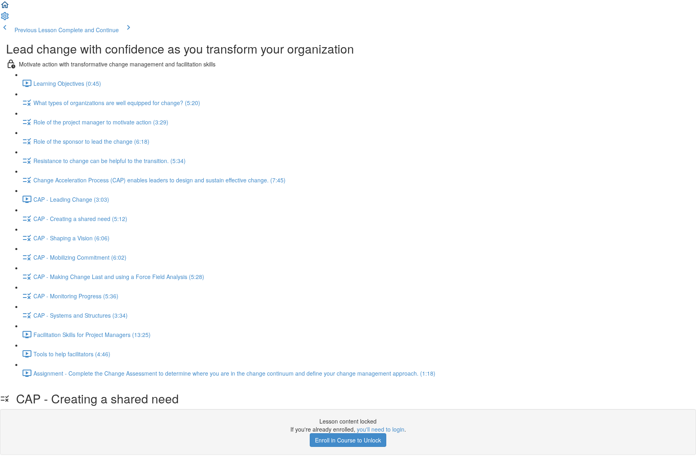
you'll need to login (380, 429)
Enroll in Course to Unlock (348, 440)
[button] (5, 7)
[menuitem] (5, 18)
